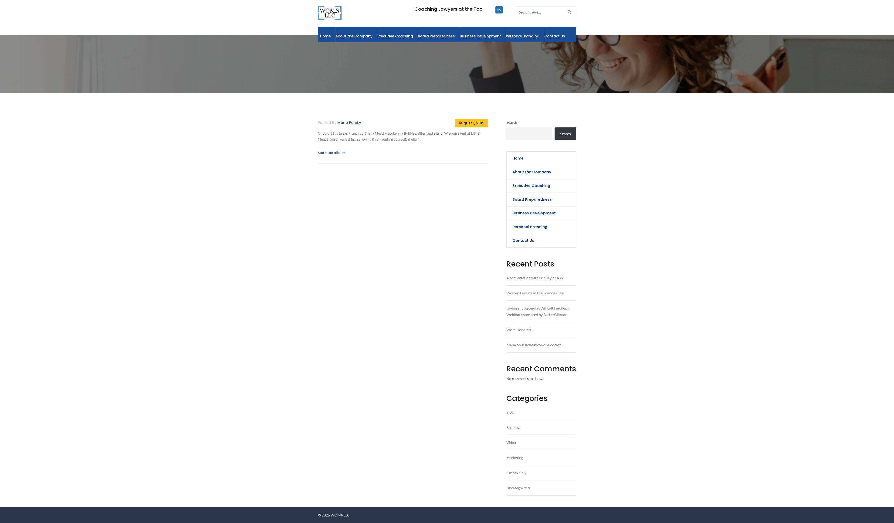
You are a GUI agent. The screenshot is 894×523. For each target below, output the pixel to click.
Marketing (514, 457)
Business (513, 427)
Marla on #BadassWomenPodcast (533, 345)
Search (511, 122)
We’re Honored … (520, 329)
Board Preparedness (436, 36)
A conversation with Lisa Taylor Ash (534, 278)
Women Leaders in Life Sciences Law (535, 293)
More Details (329, 152)
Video (511, 442)
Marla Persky (349, 122)
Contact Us (554, 36)
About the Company (353, 36)
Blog (510, 412)
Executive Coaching (395, 36)
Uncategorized (518, 488)
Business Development (480, 36)
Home (325, 36)
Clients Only (516, 472)
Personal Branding (522, 36)
